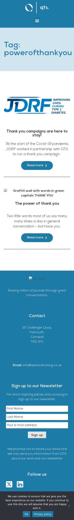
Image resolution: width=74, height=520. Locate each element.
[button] (37, 20)
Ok (26, 514)
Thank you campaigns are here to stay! (37, 133)
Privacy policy (43, 514)
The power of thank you (37, 204)
